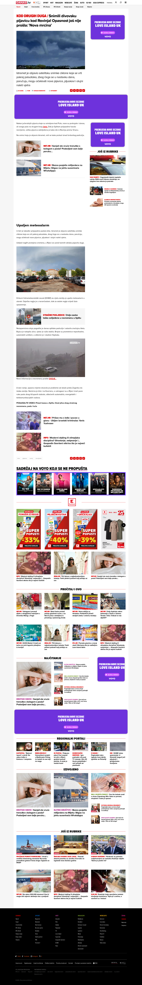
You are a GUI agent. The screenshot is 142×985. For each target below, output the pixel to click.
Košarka (37, 931)
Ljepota (80, 928)
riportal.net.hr (82, 972)
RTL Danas (46, 7)
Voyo (56, 946)
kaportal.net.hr (59, 972)
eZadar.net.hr (108, 972)
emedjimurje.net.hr (39, 972)
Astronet (102, 919)
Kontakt (70, 963)
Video (124, 919)
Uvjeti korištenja (38, 963)
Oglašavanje (27, 963)
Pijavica (25, 458)
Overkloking (103, 931)
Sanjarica (124, 925)
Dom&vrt (80, 922)
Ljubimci (80, 931)
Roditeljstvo (81, 940)
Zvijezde (57, 919)
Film (56, 922)
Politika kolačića (49, 963)
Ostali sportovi (38, 937)
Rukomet (37, 922)
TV (56, 931)
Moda (79, 934)
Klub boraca (38, 925)
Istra (18, 458)
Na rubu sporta (39, 928)
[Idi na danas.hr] (23, 2)
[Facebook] (71, 90)
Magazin (59, 2)
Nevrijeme (38, 458)
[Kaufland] (71, 502)
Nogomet (37, 919)
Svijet (26, 7)
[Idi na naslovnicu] (37, 4)
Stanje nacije (68, 7)
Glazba (57, 925)
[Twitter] (74, 90)
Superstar (57, 937)
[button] (19, 475)
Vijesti (18, 7)
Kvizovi (101, 940)
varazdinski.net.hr (70, 972)
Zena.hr (23, 972)
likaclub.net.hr (38, 974)
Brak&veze (80, 919)
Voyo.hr (30, 972)
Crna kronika (36, 7)
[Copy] (83, 90)
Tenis (36, 934)
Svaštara (102, 937)
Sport (45, 2)
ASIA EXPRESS (98, 3)
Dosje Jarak (79, 7)
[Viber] (80, 90)
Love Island (58, 934)
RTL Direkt (57, 7)
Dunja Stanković (39, 91)
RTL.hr (18, 972)
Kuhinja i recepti (82, 925)
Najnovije (124, 922)
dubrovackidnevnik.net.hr (95, 972)
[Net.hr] (123, 963)
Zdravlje (80, 943)
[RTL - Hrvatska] (114, 963)
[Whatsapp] (77, 90)
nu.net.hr (117, 972)
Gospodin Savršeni (60, 940)
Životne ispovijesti (82, 946)
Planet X (102, 934)
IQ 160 (88, 3)
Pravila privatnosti (61, 963)
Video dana (103, 943)
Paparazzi (57, 928)
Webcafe (68, 2)
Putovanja (80, 937)
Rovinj (31, 458)
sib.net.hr (50, 972)
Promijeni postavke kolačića (83, 963)
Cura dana (102, 922)
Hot (51, 2)
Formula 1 (37, 943)
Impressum (19, 963)
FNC (36, 940)
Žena (76, 2)
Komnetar (102, 928)
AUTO (82, 3)
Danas (18, 915)
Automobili (80, 949)
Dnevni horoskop (104, 925)
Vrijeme (89, 7)
